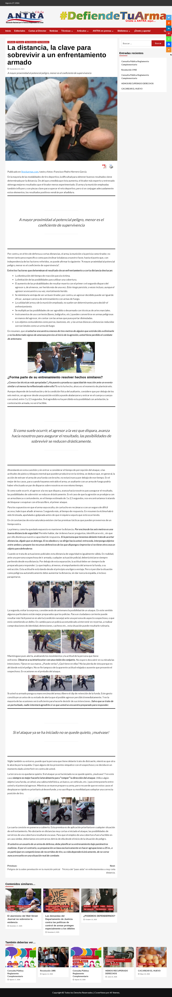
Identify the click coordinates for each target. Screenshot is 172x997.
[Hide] (171, 55)
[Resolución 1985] (53, 957)
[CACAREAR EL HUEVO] (151, 957)
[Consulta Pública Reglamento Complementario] (20, 957)
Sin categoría (88, 909)
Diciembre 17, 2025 (16, 926)
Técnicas (66, 31)
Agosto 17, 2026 (15, 979)
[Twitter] (168, 17)
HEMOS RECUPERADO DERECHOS (137, 83)
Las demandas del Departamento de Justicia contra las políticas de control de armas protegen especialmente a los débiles (60, 922)
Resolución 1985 (129, 70)
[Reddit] (168, 23)
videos (110, 909)
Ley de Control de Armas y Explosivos (83, 957)
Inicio (8, 31)
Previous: (33, 867)
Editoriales (19, 31)
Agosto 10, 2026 (80, 979)
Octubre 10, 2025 (91, 919)
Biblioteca (123, 31)
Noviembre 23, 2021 (17, 69)
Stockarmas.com (29, 171)
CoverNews (100, 992)
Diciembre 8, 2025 (53, 932)
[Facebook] (168, 44)
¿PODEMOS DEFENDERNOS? (99, 916)
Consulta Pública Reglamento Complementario (135, 63)
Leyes (103, 906)
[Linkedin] (168, 28)
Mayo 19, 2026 (145, 974)
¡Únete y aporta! (142, 31)
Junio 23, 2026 (112, 977)
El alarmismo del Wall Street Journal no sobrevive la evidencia (22, 919)
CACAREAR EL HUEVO (131, 88)
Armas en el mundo (53, 906)
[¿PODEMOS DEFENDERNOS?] (99, 900)
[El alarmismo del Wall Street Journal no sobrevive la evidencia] (23, 900)
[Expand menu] (72, 31)
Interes (19, 906)
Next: (88, 869)
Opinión (11, 909)
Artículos (81, 31)
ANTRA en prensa (102, 31)
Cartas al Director (37, 31)
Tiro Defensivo (31, 42)
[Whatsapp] (168, 39)
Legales (95, 906)
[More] (168, 49)
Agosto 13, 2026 (47, 974)
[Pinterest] (168, 33)
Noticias (54, 31)
